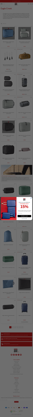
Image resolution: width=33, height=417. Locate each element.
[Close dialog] (31, 198)
